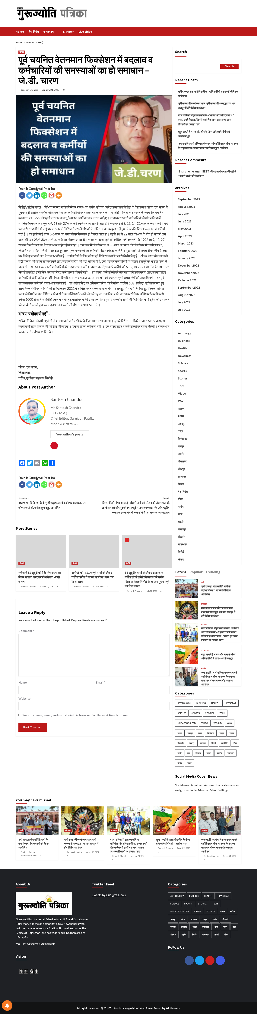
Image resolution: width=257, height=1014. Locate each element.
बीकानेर (182, 536)
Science (183, 363)
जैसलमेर (182, 461)
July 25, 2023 (98, 586)
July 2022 (184, 302)
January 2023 (186, 258)
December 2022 (188, 265)
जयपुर (181, 446)
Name (23, 682)
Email (100, 682)
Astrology (184, 333)
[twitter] (199, 960)
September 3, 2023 (28, 855)
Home (20, 31)
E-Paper (68, 31)
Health (182, 348)
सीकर (181, 559)
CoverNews (153, 1008)
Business (184, 340)
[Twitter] (29, 195)
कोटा (180, 431)
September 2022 (189, 287)
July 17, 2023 (151, 591)
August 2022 (186, 295)
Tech (181, 386)
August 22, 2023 (183, 848)
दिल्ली (181, 484)
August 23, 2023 (92, 852)
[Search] (239, 31)
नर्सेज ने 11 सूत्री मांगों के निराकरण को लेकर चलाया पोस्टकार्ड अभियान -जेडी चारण (39, 577)
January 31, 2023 (50, 89)
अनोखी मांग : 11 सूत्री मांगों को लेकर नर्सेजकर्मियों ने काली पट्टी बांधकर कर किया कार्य (92, 577)
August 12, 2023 (46, 586)
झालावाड (182, 476)
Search (181, 51)
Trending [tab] (213, 571)
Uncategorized (187, 723)
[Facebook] (22, 195)
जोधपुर (181, 469)
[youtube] (209, 960)
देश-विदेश (34, 31)
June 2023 (185, 221)
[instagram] (220, 960)
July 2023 (184, 214)
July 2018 (184, 309)
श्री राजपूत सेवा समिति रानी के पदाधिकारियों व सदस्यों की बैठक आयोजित (208, 94)
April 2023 (185, 236)
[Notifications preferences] (7, 1005)
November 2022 (188, 272)
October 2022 (187, 280)
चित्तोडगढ (182, 438)
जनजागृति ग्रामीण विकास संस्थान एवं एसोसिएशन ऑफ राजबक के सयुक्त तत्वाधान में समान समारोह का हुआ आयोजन (208, 146)
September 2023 (189, 199)
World (182, 401)
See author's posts (69, 434)
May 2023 (184, 228)
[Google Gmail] (51, 195)
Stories (182, 378)
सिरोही (22, 52)
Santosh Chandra (29, 89)
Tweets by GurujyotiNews (109, 895)
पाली (180, 514)
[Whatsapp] (44, 195)
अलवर (181, 408)
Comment (26, 630)
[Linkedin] (36, 195)
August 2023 (186, 206)
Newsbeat (185, 355)
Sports (182, 370)
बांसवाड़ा (182, 529)
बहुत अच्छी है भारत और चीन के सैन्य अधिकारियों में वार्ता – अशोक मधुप (205, 134)
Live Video (85, 31)
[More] (59, 195)
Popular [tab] (196, 571)
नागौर (181, 506)
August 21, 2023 (229, 856)
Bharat (183, 171)
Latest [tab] (180, 571)
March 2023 (186, 243)
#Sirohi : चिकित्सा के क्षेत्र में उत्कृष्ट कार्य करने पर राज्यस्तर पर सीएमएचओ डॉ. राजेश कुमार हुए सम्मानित (52, 503)
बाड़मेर (181, 521)
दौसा (180, 499)
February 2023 (187, 250)
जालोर (181, 453)
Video (182, 393)
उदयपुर (181, 423)
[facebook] (189, 960)
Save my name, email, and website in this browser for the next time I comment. (76, 715)
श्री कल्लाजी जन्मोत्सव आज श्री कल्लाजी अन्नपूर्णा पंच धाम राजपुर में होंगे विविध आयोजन (206, 106)
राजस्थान (48, 31)
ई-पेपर (181, 416)
